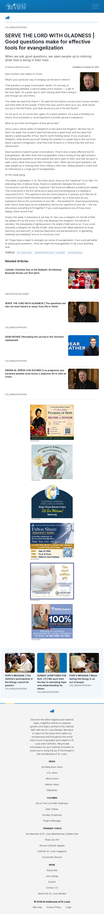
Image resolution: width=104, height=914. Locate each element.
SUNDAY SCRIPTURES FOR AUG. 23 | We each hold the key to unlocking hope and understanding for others (51, 682)
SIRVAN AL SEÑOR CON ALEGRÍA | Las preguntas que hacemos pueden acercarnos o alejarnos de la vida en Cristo (35, 373)
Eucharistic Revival (52, 857)
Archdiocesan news (17, 294)
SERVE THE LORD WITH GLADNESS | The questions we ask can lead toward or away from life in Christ (35, 305)
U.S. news (52, 772)
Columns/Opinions (16, 27)
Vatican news (52, 784)
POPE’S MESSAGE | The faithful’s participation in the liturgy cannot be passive (19, 680)
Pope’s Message (52, 820)
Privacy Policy (54, 907)
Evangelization (75, 253)
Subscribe (52, 870)
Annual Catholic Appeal (52, 845)
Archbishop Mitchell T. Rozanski (50, 253)
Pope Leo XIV (52, 839)
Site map (37, 907)
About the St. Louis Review (52, 893)
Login (68, 907)
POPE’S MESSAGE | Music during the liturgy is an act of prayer (83, 678)
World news (52, 778)
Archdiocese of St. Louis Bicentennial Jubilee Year (52, 833)
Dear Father (52, 809)
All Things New (24, 253)
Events (52, 882)
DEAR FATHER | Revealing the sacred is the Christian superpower (34, 338)
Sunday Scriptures (52, 815)
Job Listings (52, 876)
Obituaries (52, 790)
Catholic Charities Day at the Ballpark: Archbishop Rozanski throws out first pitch (33, 271)
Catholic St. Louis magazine (52, 851)
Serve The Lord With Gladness (52, 803)
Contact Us (52, 887)
